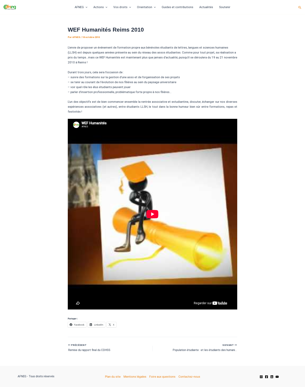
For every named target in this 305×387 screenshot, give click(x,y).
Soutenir (224, 7)
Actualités (206, 7)
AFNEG (79, 7)
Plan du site (113, 376)
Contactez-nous (189, 376)
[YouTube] (277, 376)
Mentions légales (135, 376)
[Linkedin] (271, 376)
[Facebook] (266, 376)
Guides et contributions (177, 7)
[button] (85, 7)
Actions (98, 7)
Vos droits (120, 7)
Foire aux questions (162, 376)
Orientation (144, 7)
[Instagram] (261, 376)
